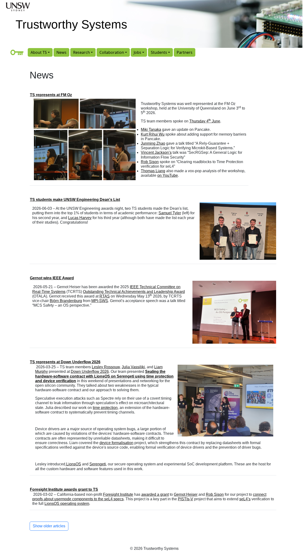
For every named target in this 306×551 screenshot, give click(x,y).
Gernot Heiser (185, 494)
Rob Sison (150, 162)
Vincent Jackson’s (156, 152)
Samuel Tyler (169, 213)
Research (81, 52)
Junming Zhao (153, 143)
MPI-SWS (99, 301)
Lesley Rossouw (106, 367)
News (61, 52)
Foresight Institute (118, 494)
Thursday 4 (198, 121)
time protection (105, 408)
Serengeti (97, 464)
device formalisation (116, 443)
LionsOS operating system (66, 503)
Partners (184, 52)
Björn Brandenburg (66, 301)
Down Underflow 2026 (90, 371)
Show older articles (49, 526)
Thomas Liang (153, 171)
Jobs (137, 52)
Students (159, 52)
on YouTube (167, 175)
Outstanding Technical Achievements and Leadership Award (134, 292)
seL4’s (245, 499)
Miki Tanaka (151, 129)
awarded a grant (155, 494)
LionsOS (73, 464)
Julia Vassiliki (133, 367)
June (215, 121)
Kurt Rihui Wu (152, 134)
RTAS (104, 296)
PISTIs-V (185, 499)
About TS (39, 52)
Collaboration (111, 52)
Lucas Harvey (80, 218)
